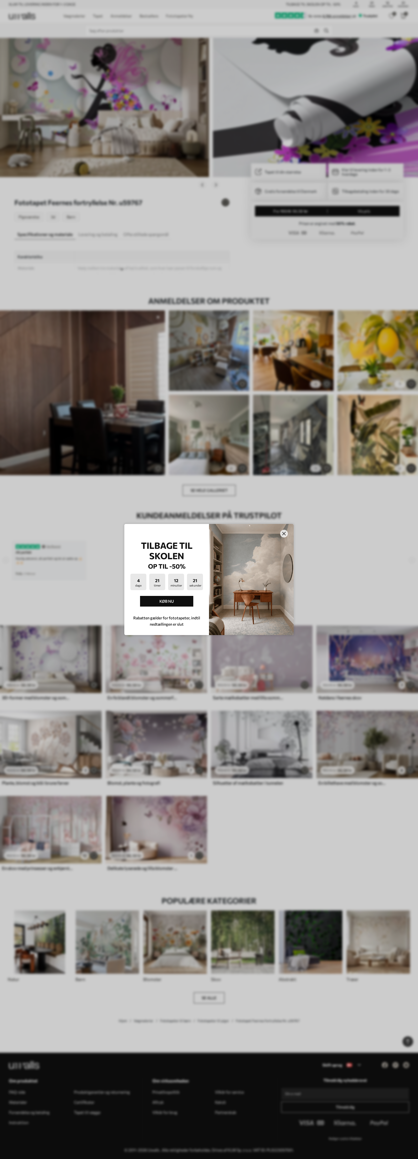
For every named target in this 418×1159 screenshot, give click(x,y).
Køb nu (166, 601)
